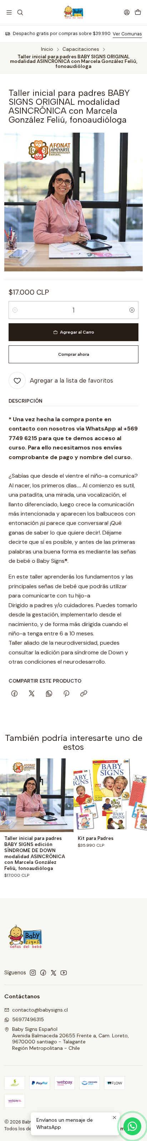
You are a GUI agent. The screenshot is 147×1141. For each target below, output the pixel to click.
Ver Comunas (127, 34)
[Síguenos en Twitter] (53, 972)
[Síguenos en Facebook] (43, 972)
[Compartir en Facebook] (14, 694)
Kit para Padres (95, 838)
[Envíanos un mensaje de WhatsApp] (132, 1126)
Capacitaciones (80, 49)
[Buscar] (20, 12)
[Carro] (138, 12)
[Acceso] (127, 12)
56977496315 (28, 1019)
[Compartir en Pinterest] (66, 694)
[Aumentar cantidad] (132, 310)
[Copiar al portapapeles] (84, 694)
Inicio (47, 49)
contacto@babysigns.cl (40, 1010)
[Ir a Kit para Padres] (110, 795)
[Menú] (9, 12)
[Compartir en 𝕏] (32, 694)
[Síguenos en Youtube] (63, 972)
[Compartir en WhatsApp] (49, 694)
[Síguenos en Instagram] (32, 972)
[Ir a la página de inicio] (73, 12)
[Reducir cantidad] (15, 310)
